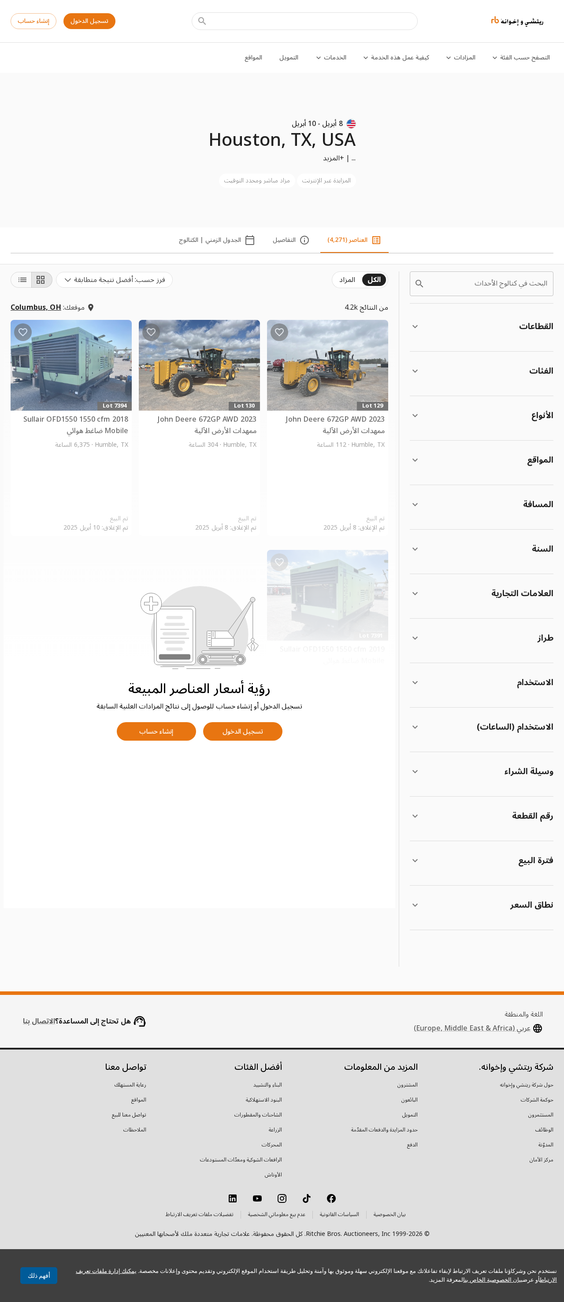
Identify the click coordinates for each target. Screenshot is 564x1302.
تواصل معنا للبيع (129, 1115)
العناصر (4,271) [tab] (347, 240)
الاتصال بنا (39, 1021)
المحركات (272, 1145)
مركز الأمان (541, 1160)
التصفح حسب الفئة (525, 57)
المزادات (464, 57)
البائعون (409, 1100)
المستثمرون (540, 1115)
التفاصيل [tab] (284, 240)
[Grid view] (41, 280)
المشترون (407, 1085)
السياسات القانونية (339, 1215)
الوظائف (544, 1130)
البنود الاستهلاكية (264, 1100)
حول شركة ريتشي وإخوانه (526, 1085)
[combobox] (114, 280)
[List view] (21, 280)
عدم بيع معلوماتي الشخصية (276, 1215)
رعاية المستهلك (130, 1085)
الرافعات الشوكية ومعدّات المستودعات (241, 1160)
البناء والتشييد (267, 1085)
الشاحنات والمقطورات (258, 1115)
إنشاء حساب (33, 21)
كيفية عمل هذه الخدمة (400, 57)
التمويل (288, 57)
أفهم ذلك (39, 1275)
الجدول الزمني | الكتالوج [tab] (210, 240)
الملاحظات (134, 1130)
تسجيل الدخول (89, 21)
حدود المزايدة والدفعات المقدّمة (384, 1130)
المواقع (253, 57)
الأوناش (273, 1175)
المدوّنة (545, 1145)
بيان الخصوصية (390, 1215)
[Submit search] (202, 21)
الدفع (412, 1145)
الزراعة (275, 1130)
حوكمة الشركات (537, 1100)
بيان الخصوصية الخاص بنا (493, 1279)
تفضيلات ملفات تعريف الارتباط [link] (200, 1215)
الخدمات (335, 57)
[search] (419, 284)
